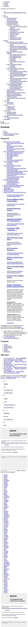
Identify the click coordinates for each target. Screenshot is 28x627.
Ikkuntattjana (7, 119)
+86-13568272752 (8, 390)
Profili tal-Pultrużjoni (15, 88)
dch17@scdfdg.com (9, 407)
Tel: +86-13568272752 (9, 336)
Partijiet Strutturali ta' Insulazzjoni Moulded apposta (15, 90)
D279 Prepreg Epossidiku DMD (15, 160)
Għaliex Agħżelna (11, 109)
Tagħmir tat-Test (11, 106)
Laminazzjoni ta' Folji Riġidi (17, 32)
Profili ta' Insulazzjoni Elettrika (14, 84)
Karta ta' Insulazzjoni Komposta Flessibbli (14, 151)
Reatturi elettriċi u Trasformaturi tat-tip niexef (15, 192)
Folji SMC (12, 66)
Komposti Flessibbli (15, 29)
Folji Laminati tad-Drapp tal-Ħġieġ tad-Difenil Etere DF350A (18, 72)
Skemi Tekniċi (10, 103)
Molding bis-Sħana (14, 33)
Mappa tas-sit (16, 376)
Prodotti (6, 40)
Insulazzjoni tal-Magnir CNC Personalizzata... (14, 220)
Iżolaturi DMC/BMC (9, 189)
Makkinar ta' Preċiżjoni (15, 37)
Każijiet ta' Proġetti (11, 112)
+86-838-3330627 (8, 392)
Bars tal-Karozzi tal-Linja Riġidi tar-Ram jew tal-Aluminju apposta (18, 47)
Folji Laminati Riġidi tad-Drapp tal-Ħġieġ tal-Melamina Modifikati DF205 (18, 76)
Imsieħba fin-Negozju (12, 23)
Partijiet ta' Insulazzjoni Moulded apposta (14, 185)
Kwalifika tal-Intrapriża (12, 22)
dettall (12, 323)
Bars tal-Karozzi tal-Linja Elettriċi (15, 42)
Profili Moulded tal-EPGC (16, 87)
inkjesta (9, 323)
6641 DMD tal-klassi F (15, 56)
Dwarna (6, 16)
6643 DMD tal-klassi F (15, 57)
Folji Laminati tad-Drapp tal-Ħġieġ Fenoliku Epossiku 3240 (18, 82)
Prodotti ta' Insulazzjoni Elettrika (15, 115)
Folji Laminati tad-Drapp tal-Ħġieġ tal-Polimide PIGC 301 (18, 79)
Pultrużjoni (12, 36)
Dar (5, 15)
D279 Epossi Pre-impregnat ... (12, 249)
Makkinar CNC (14, 35)
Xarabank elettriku (11, 113)
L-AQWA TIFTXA (11, 378)
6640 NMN (13, 59)
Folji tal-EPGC (13, 70)
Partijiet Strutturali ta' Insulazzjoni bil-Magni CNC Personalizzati (16, 93)
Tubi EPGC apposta (12, 96)
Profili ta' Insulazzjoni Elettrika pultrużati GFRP (15, 285)
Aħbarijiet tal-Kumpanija (13, 117)
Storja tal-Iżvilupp (11, 19)
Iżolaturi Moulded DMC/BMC (14, 95)
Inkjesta (19, 327)
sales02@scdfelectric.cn (9, 404)
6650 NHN (13, 60)
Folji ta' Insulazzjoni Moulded (14, 64)
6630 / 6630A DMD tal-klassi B (18, 54)
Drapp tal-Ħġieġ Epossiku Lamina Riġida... (15, 200)
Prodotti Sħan (9, 376)
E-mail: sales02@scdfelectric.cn (11, 338)
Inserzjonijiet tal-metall (15, 39)
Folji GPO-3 (13, 67)
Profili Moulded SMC (15, 85)
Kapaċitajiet (10, 102)
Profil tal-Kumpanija (12, 18)
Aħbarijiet (6, 116)
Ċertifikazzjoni (10, 108)
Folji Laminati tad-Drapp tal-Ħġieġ (15, 68)
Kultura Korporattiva (12, 21)
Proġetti (6, 350)
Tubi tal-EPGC (13, 30)
